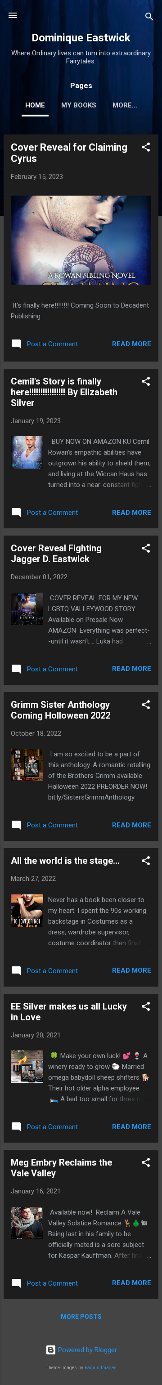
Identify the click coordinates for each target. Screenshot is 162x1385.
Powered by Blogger (86, 1350)
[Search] (149, 18)
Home (35, 105)
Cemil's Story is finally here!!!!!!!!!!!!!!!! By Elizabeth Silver (64, 392)
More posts (81, 1316)
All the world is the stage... (65, 860)
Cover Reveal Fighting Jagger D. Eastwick (56, 553)
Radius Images (101, 1368)
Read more (131, 344)
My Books (78, 105)
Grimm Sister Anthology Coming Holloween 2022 (60, 710)
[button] (145, 149)
